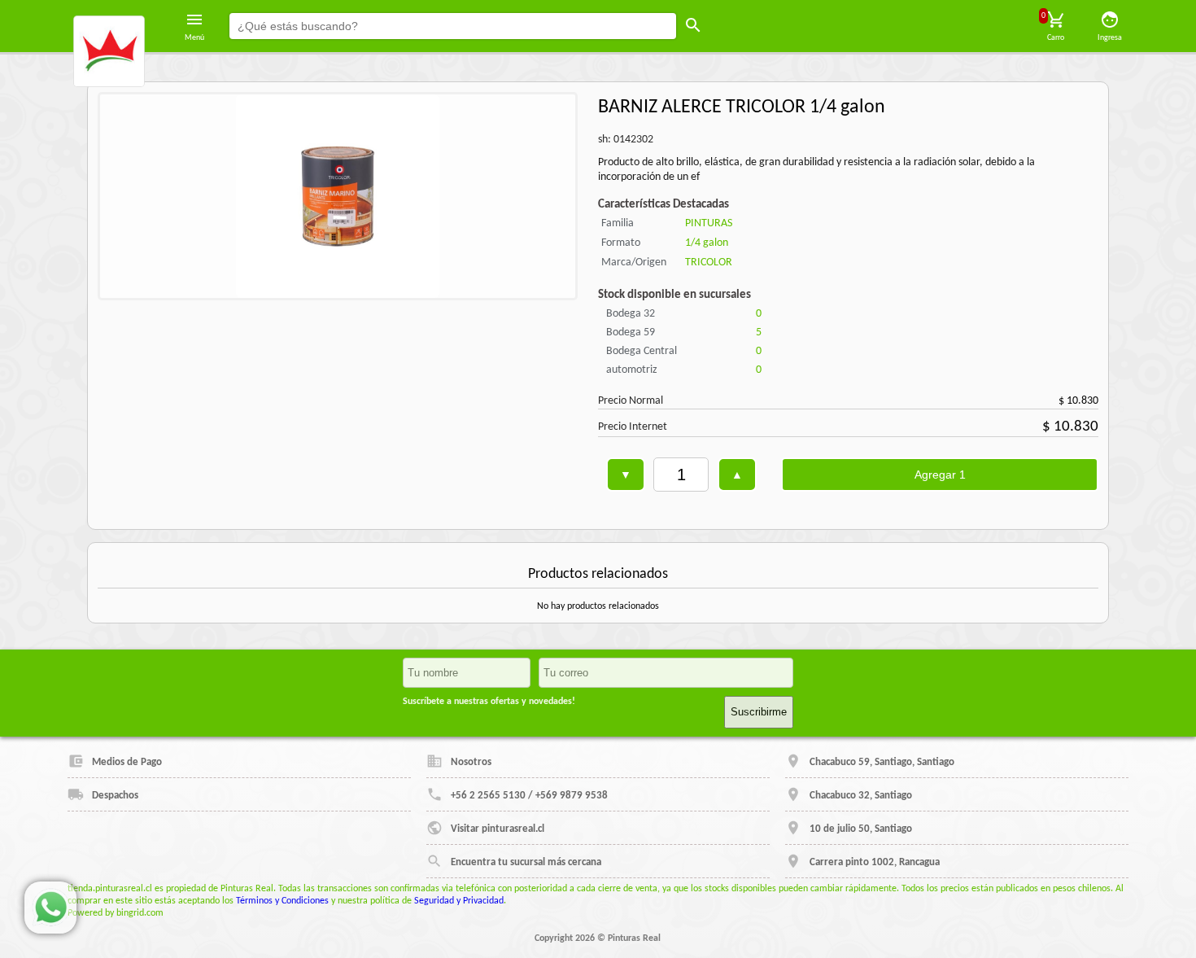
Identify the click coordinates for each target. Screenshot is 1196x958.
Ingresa (1110, 37)
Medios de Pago (127, 762)
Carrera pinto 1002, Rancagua (875, 862)
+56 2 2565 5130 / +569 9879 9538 (529, 795)
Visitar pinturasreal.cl (497, 829)
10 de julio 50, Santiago (861, 829)
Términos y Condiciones (282, 901)
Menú (194, 37)
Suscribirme (759, 712)
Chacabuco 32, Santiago (861, 795)
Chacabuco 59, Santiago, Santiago (882, 762)
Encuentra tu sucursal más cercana (526, 862)
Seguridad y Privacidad (459, 901)
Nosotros (471, 762)
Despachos (115, 795)
